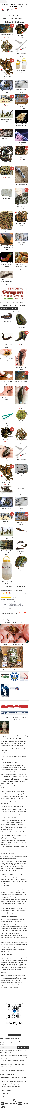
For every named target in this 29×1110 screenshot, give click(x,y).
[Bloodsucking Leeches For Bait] (6, 545)
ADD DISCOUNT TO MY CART (9, 308)
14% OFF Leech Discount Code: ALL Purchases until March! (6, 264)
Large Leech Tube (21, 142)
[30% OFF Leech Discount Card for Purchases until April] (6, 239)
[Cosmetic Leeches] (21, 529)
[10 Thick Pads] (6, 192)
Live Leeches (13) (6, 138)
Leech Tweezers (7, 424)
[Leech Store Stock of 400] (21, 216)
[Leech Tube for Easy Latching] (21, 84)
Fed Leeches (21, 569)
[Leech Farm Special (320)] (6, 170)
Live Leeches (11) (6, 90)
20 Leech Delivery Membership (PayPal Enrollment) (21, 206)
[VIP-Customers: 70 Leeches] (21, 99)
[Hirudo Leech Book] (21, 489)
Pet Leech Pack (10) (21, 551)
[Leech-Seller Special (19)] (6, 114)
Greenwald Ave (4, 1093)
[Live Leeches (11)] (6, 85)
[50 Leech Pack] (21, 29)
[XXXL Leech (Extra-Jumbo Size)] (21, 395)
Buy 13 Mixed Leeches (6, 163)
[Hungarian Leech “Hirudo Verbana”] (6, 375)
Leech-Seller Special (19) (7, 119)
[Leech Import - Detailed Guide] (21, 237)
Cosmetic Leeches (21, 533)
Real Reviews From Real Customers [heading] (11, 590)
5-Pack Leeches (21, 474)
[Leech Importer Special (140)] (21, 150)
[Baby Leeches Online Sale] (6, 353)
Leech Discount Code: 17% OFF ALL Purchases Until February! (21, 266)
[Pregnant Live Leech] (6, 451)
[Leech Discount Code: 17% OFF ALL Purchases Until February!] (21, 257)
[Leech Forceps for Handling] (21, 45)
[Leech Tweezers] (6, 416)
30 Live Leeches (7, 54)
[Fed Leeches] (21, 562)
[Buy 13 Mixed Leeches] (6, 154)
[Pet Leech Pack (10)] (21, 545)
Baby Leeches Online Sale (6, 359)
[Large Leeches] (21, 319)
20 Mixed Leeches (6, 76)
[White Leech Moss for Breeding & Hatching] (21, 116)
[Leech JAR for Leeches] (6, 568)
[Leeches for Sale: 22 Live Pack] (6, 28)
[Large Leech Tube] (21, 135)
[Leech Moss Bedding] (21, 415)
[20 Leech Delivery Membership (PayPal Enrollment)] (21, 196)
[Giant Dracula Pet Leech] (21, 357)
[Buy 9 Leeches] (6, 98)
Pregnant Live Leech (7, 458)
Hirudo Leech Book (21, 493)
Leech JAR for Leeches (6, 581)
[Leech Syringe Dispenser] (21, 174)
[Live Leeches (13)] (6, 133)
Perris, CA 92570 (5, 1095)
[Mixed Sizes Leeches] (6, 489)
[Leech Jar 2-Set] (21, 64)
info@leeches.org (6, 924)
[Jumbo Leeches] (21, 336)
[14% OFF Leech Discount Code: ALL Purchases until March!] (6, 257)
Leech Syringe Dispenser (21, 184)
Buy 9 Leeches (6, 104)
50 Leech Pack (21, 36)
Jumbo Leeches (21, 343)
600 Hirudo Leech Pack (6, 229)
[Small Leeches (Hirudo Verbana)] (6, 336)
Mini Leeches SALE (7, 397)
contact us (11, 839)
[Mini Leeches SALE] (6, 391)
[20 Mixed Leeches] (6, 66)
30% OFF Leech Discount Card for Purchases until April (6, 247)
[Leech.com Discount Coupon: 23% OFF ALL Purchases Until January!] (6, 274)
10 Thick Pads (6, 198)
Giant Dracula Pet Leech (21, 367)
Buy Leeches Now (14, 1035)
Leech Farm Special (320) (6, 176)
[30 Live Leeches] (6, 46)
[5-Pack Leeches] (21, 468)
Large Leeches (21, 327)
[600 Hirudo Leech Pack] (6, 220)
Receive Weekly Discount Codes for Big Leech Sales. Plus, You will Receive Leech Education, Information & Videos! (13, 1042)
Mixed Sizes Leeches (6, 494)
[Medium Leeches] (6, 316)
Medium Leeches (7, 321)
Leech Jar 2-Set (21, 70)
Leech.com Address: (6, 1090)
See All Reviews (6, 592)
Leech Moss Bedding (21, 420)
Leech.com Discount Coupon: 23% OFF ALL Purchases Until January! (7, 281)
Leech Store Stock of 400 (21, 223)
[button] (23, 593)
